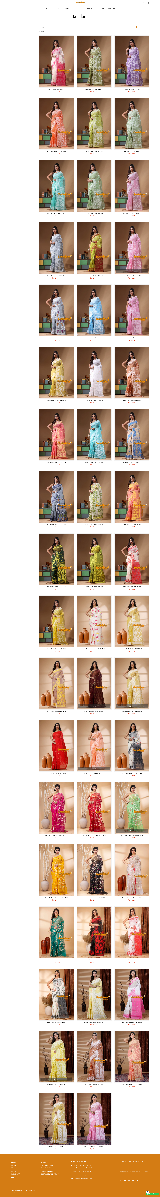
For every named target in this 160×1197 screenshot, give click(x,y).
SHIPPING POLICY (47, 1171)
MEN (12, 1168)
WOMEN (13, 1165)
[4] (147, 27)
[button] (11, 3)
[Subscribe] (148, 1167)
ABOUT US (44, 1162)
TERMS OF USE (46, 1168)
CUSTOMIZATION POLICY (50, 1174)
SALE (12, 1177)
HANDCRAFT (15, 1174)
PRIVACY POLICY (47, 1165)
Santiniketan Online (20, 1190)
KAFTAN (13, 1171)
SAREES (13, 1162)
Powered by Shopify (16, 1193)
